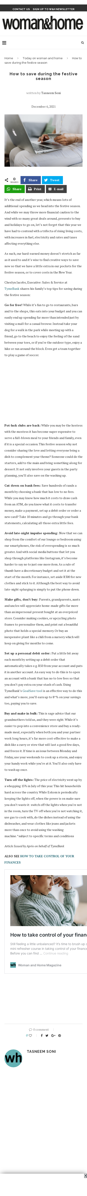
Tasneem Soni (51, 93)
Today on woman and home (43, 58)
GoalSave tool (32, 691)
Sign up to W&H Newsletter (54, 9)
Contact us (21, 9)
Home (8, 58)
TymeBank (11, 288)
